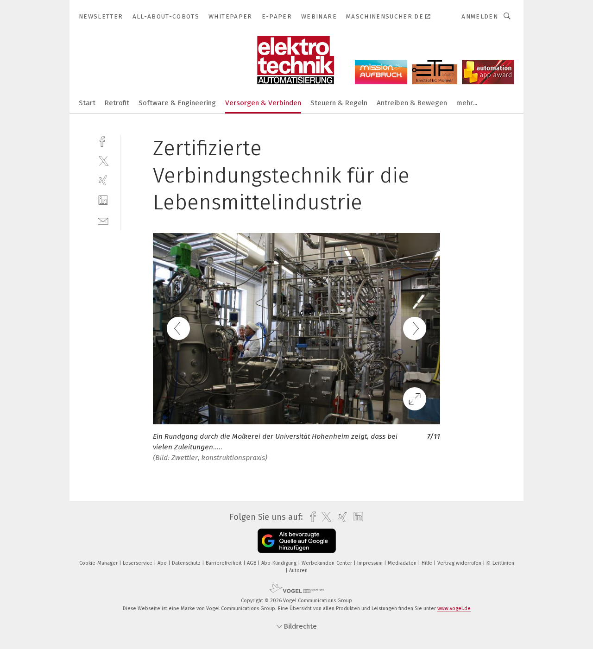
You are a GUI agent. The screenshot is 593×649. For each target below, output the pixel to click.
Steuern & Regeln (338, 103)
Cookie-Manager (99, 563)
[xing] (103, 180)
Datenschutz (187, 563)
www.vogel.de (454, 608)
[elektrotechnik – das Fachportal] (87, 102)
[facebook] (103, 140)
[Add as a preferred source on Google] (297, 541)
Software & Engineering (177, 103)
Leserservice (138, 563)
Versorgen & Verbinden (263, 103)
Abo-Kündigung (279, 563)
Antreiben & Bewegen (412, 103)
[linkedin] (103, 200)
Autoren (298, 570)
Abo (163, 563)
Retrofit (117, 103)
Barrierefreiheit (224, 563)
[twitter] (103, 160)
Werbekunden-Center (327, 563)
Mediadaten (403, 563)
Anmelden (479, 16)
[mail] (103, 220)
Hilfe (428, 563)
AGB (252, 563)
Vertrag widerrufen (460, 563)
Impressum (370, 563)
